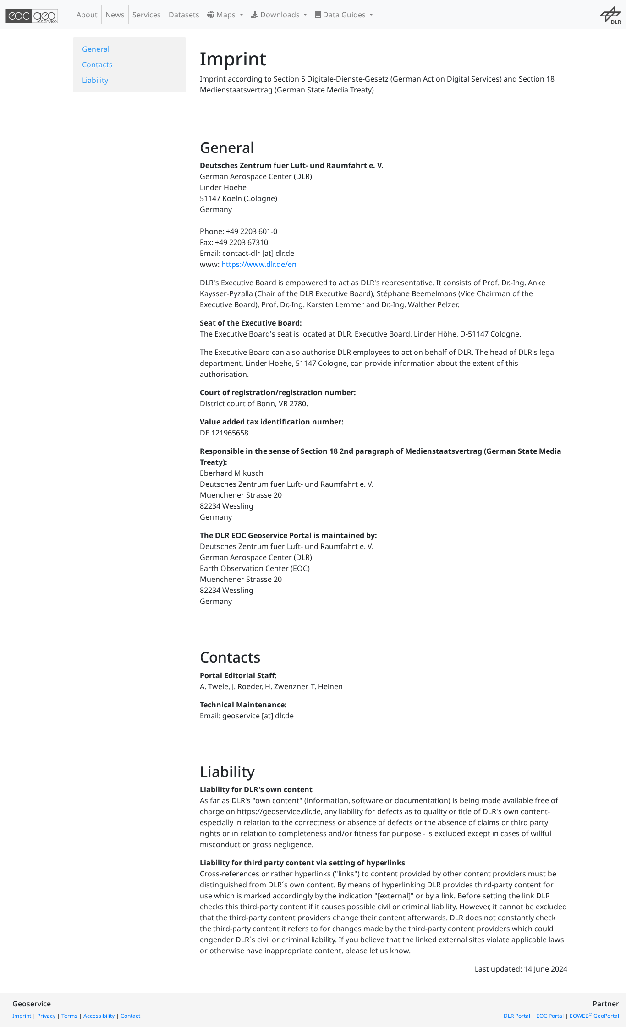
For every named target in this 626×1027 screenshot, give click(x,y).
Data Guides (344, 15)
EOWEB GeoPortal (594, 1016)
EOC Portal (550, 1016)
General (96, 49)
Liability (95, 80)
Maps (225, 15)
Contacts (97, 65)
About (87, 15)
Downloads (280, 15)
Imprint (21, 1016)
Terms (69, 1016)
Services (146, 15)
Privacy (46, 1016)
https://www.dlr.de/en (259, 264)
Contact (130, 1016)
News (115, 15)
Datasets (184, 15)
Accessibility (99, 1016)
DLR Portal (517, 1016)
